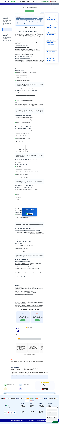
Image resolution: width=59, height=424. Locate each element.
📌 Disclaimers (13, 359)
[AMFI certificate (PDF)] (4, 412)
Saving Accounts (41, 410)
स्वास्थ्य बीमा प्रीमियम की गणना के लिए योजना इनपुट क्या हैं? (6, 26)
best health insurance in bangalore (51, 17)
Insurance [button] (23, 1)
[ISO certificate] (14, 412)
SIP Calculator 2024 (41, 412)
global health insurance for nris (51, 40)
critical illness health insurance (51, 32)
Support (12, 1)
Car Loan (31, 406)
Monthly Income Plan (41, 406)
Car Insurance (23, 406)
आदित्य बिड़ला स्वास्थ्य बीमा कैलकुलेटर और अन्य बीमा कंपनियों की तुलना (7, 38)
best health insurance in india (51, 19)
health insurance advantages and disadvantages (51, 49)
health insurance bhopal (50, 56)
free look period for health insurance (50, 38)
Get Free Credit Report (45, 1)
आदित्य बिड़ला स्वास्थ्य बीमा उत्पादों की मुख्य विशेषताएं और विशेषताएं (7, 35)
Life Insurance (23, 410)
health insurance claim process (51, 60)
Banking (49, 405)
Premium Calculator (23, 412)
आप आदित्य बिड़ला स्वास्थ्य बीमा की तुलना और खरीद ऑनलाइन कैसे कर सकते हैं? (7, 29)
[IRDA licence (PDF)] (11, 412)
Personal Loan (32, 412)
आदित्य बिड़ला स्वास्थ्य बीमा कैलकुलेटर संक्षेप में (7, 15)
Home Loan (31, 410)
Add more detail (49, 412)
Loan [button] (33, 1)
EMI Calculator (32, 407)
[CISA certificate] (8, 412)
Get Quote (22, 320)
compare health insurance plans (51, 27)
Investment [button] (28, 1)
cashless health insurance (50, 25)
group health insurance (50, 42)
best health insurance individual (51, 21)
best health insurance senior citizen (51, 23)
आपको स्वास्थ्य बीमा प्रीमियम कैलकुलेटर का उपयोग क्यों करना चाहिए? (7, 21)
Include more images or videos (51, 417)
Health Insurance (23, 407)
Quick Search (56, 422)
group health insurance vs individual (50, 45)
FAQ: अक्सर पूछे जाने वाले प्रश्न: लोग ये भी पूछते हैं (7, 43)
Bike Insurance (23, 405)
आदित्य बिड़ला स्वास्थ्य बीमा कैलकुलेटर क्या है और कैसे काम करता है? (7, 18)
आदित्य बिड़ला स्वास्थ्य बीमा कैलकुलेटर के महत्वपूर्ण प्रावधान (7, 24)
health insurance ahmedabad (51, 51)
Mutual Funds (40, 407)
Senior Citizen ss (41, 411)
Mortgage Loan (32, 411)
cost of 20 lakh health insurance (51, 29)
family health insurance (50, 36)
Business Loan (32, 405)
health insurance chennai (50, 58)
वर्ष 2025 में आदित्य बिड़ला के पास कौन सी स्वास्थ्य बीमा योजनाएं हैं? (7, 32)
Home (20, 1)
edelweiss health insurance (50, 34)
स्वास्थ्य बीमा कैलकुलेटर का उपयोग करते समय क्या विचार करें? (7, 41)
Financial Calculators (41, 405)
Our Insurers (22, 411)
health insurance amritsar (50, 53)
